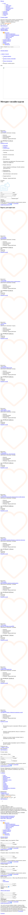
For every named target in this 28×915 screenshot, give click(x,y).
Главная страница (7, 56)
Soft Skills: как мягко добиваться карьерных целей (12, 712)
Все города (3, 820)
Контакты (5, 789)
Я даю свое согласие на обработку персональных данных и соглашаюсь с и (13, 203)
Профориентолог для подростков (8, 453)
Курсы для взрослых (7, 61)
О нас (4, 775)
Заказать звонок (4, 29)
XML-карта (9, 818)
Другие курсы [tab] (6, 148)
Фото (4, 782)
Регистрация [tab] (6, 881)
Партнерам (5, 785)
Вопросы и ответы (7, 779)
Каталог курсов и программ (9, 58)
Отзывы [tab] (5, 146)
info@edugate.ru (4, 25)
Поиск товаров (4, 46)
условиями (10, 203)
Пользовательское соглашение (7, 817)
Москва (2, 1)
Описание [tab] (5, 145)
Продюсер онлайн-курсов (6, 367)
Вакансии (5, 778)
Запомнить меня (4, 886)
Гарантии (5, 781)
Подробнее (20, 911)
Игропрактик (3, 238)
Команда (5, 776)
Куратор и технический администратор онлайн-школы (13, 496)
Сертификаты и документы (9, 788)
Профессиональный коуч (6, 669)
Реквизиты (5, 786)
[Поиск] (1, 48)
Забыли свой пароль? (5, 890)
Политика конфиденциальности (8, 816)
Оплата (4, 783)
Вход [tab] (4, 880)
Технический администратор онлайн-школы (10, 281)
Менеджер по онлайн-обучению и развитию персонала (13, 540)
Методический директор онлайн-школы (9, 583)
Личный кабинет (4, 30)
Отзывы (5, 784)
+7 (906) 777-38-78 (5, 28)
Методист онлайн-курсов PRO (7, 626)
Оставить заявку (4, 17)
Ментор (2, 324)
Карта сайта (3, 818)
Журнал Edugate (6, 777)
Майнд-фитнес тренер (5, 410)
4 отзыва (4, 131)
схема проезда (7, 23)
